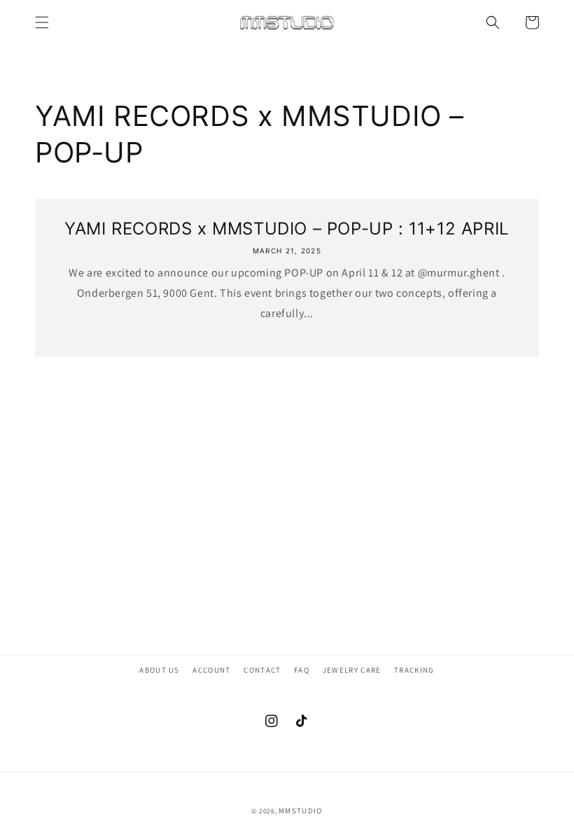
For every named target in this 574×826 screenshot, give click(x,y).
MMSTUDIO (301, 811)
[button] (42, 22)
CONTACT (262, 670)
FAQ (301, 670)
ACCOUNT (211, 670)
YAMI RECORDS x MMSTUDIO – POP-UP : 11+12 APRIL (287, 228)
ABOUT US (159, 670)
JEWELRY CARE (352, 670)
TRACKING (414, 670)
